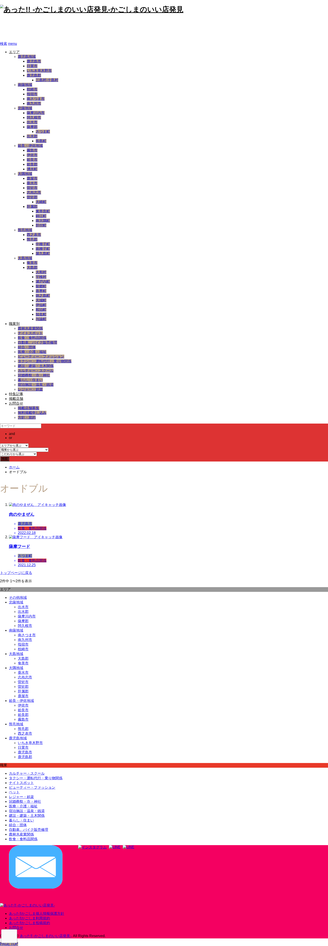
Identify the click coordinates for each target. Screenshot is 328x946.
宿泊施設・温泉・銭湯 (36, 385)
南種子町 (43, 249)
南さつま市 (36, 99)
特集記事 (16, 394)
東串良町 (43, 211)
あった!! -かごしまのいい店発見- (59, 27)
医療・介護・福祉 (32, 352)
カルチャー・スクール (36, 370)
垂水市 (32, 183)
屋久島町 (43, 253)
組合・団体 (27, 347)
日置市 (32, 66)
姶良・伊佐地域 (30, 146)
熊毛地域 (25, 230)
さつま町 (43, 131)
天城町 (41, 300)
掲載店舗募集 (28, 408)
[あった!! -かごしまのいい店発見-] (27, 905)
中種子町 (43, 244)
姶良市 (32, 160)
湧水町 (32, 169)
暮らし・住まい (30, 380)
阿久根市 (34, 117)
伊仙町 (41, 305)
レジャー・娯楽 (30, 389)
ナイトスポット (30, 333)
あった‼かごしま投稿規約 (29, 923)
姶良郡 (32, 164)
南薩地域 (25, 85)
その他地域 (18, 597)
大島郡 (32, 267)
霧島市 (32, 150)
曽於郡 (32, 197)
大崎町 (41, 202)
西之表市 (34, 235)
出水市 (32, 122)
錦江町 (41, 216)
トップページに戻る (16, 573)
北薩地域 (25, 108)
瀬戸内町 (43, 281)
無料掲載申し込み (32, 413)
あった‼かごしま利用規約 (29, 918)
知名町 (41, 314)
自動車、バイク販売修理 (37, 342)
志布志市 (34, 192)
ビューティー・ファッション (41, 356)
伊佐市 (32, 155)
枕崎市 (32, 89)
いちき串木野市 (39, 71)
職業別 (14, 324)
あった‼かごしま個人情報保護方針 (36, 913)
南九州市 (34, 103)
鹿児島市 (34, 61)
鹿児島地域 (27, 56)
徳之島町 (43, 295)
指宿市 (32, 94)
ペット (14, 792)
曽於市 (32, 188)
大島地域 (25, 258)
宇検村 (41, 277)
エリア (14, 52)
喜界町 (41, 291)
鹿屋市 (32, 178)
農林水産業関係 (30, 328)
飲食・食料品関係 (32, 338)
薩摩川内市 (36, 113)
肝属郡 (32, 206)
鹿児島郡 (34, 75)
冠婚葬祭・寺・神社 (34, 375)
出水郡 (32, 136)
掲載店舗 (16, 399)
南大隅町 (43, 220)
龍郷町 (41, 286)
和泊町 (41, 310)
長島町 (41, 141)
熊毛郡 (32, 239)
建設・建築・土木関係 (36, 366)
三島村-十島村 (47, 80)
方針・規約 (27, 417)
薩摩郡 (32, 127)
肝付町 (41, 225)
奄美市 (32, 263)
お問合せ (16, 403)
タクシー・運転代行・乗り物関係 (44, 361)
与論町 (41, 319)
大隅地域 (25, 174)
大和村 (41, 272)
